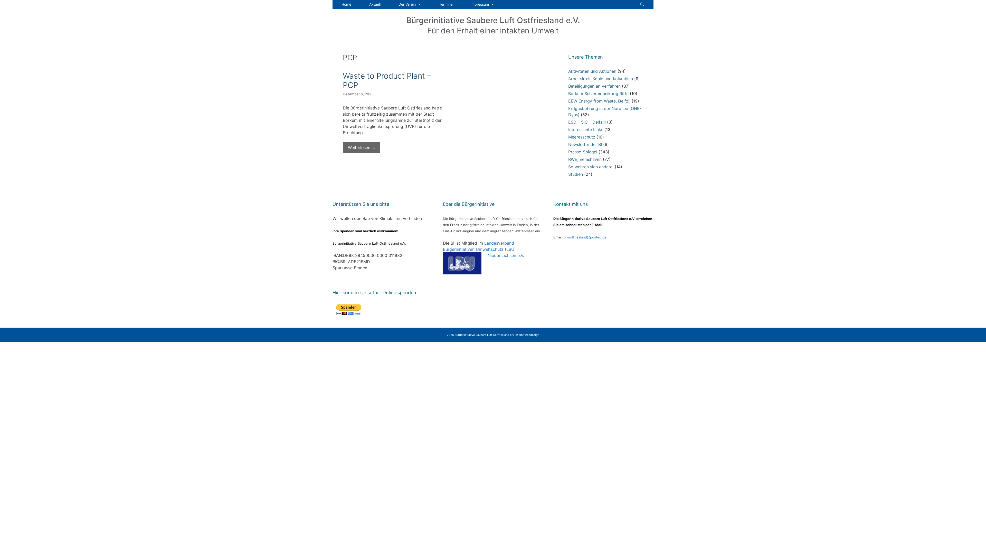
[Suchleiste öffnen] (642, 4)
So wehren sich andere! (590, 166)
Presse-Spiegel (582, 151)
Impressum (479, 4)
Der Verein (407, 4)
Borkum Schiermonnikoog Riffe (598, 93)
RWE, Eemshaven (585, 159)
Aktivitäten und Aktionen (592, 71)
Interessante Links (585, 129)
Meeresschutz (581, 137)
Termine (445, 4)
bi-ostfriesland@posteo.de (585, 237)
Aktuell (375, 4)
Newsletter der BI (585, 144)
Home (346, 4)
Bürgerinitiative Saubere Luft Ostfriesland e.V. (493, 20)
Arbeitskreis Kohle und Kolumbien (600, 78)
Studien (575, 174)
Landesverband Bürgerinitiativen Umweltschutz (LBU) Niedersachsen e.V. (483, 249)
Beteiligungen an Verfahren (594, 86)
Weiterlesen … (361, 147)
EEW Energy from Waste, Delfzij (599, 101)
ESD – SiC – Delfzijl (587, 122)
